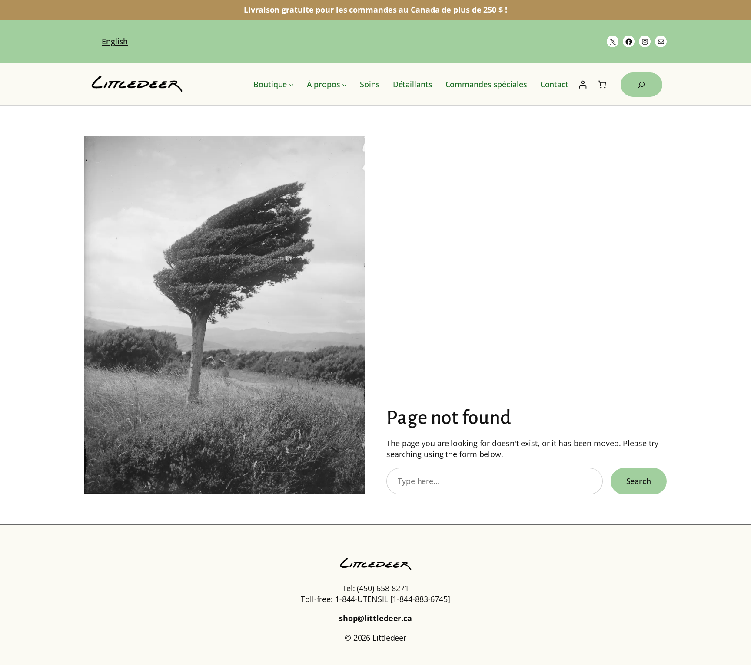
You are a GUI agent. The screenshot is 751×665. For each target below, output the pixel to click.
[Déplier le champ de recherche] (641, 84)
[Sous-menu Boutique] (291, 84)
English (115, 41)
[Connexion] (582, 84)
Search (638, 481)
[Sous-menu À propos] (344, 84)
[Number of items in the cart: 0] (602, 84)
